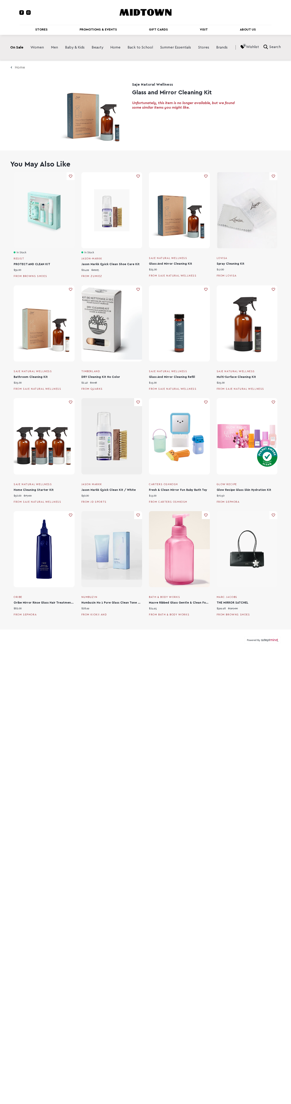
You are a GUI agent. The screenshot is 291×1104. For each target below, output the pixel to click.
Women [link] (37, 47)
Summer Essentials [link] (175, 47)
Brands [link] (222, 47)
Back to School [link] (140, 47)
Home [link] (115, 47)
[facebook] (21, 12)
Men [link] (54, 47)
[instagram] (28, 12)
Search (275, 47)
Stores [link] (203, 47)
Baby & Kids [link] (75, 47)
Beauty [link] (97, 47)
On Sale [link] (16, 47)
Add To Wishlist (71, 176)
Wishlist (252, 47)
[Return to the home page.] (145, 12)
